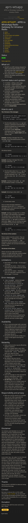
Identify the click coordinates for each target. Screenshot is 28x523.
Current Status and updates (12, 35)
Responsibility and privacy (11, 45)
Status (6, 32)
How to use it (8, 37)
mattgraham (21, 18)
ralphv (18, 17)
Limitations (7, 38)
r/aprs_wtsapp (11, 494)
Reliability (7, 42)
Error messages (9, 40)
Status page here (6, 61)
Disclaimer (7, 47)
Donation (7, 52)
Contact (7, 50)
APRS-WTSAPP (9, 22)
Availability (7, 43)
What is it (7, 33)
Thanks (6, 48)
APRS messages (20, 72)
